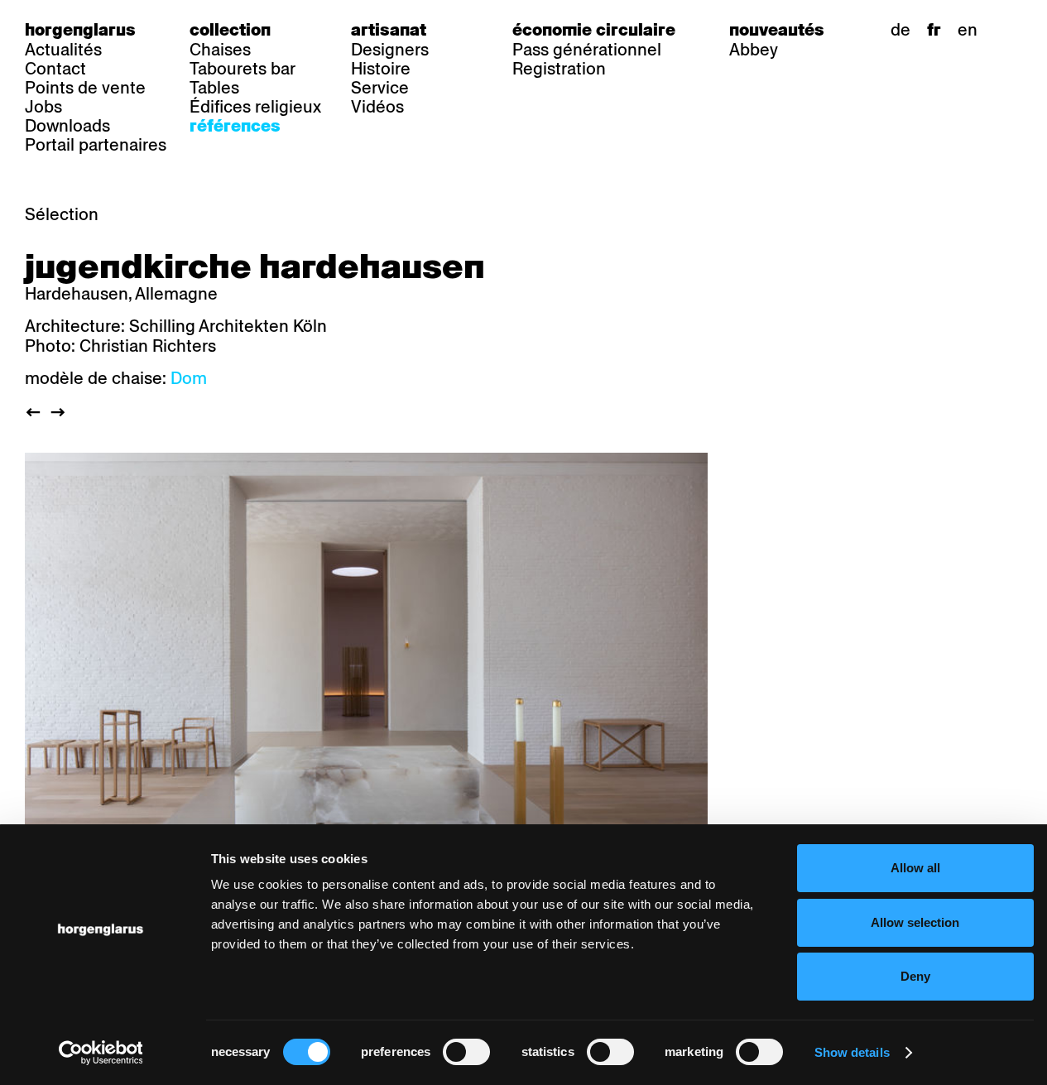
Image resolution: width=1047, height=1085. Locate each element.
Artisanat (388, 30)
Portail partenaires (95, 145)
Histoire (381, 68)
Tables (214, 87)
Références (235, 126)
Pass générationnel (586, 49)
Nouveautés (776, 30)
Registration (559, 68)
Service (380, 87)
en (967, 29)
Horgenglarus (80, 30)
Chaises (220, 49)
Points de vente (85, 87)
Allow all (915, 868)
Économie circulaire (593, 30)
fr (934, 30)
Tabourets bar (242, 68)
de (900, 29)
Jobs (43, 106)
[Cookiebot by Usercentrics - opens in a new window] (100, 1052)
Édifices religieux (255, 106)
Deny (915, 976)
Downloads (67, 126)
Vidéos (377, 106)
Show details (852, 1052)
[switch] (466, 1052)
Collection (230, 30)
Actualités (63, 49)
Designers (390, 49)
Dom (188, 378)
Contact (55, 68)
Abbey (753, 49)
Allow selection (915, 922)
